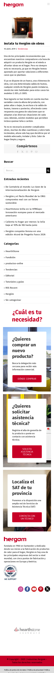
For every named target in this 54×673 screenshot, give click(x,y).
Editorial (10, 275)
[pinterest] (40, 589)
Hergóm (10, 294)
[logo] (27, 626)
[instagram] (20, 589)
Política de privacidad (35, 670)
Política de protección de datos (15, 670)
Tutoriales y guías (15, 281)
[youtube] (34, 589)
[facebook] (27, 589)
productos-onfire (14, 263)
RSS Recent (11, 287)
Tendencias (23, 49)
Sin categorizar (13, 300)
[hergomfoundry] (27, 608)
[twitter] (47, 589)
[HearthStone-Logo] (27, 619)
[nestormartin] (27, 638)
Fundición (10, 257)
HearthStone (12, 251)
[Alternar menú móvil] (48, 4)
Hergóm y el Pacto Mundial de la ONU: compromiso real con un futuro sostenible (26, 199)
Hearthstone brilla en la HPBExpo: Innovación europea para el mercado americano (25, 212)
